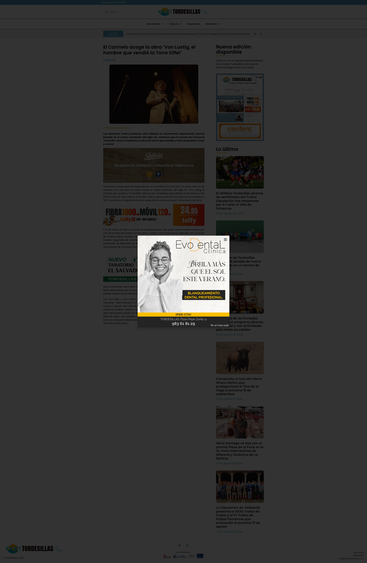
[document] (183, 281)
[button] (225, 239)
